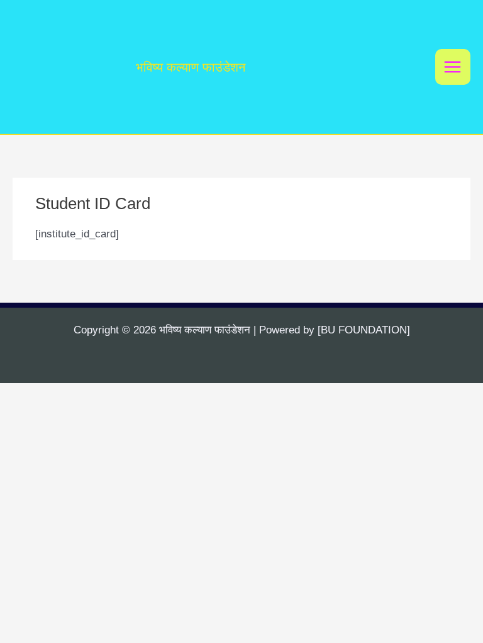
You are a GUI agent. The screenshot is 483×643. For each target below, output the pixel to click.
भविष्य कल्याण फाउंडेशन (190, 67)
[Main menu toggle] (453, 67)
